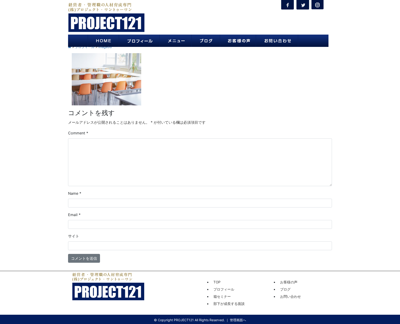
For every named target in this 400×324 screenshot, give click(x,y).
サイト (73, 236)
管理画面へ (238, 320)
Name (74, 193)
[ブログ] (205, 41)
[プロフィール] (139, 41)
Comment (78, 133)
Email (74, 214)
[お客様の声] (238, 41)
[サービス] (175, 41)
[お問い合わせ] (277, 41)
